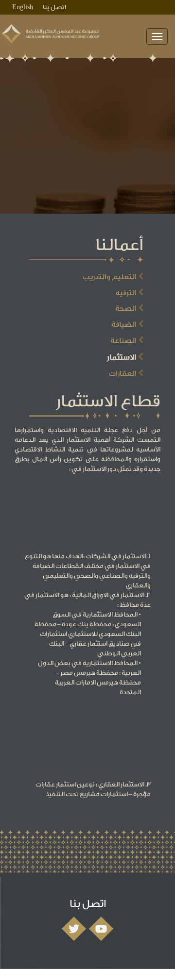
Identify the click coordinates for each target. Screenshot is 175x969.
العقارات (123, 373)
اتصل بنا (54, 7)
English (22, 7)
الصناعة (124, 340)
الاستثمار (122, 357)
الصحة (126, 308)
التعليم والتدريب (110, 277)
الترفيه (127, 293)
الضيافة (124, 324)
